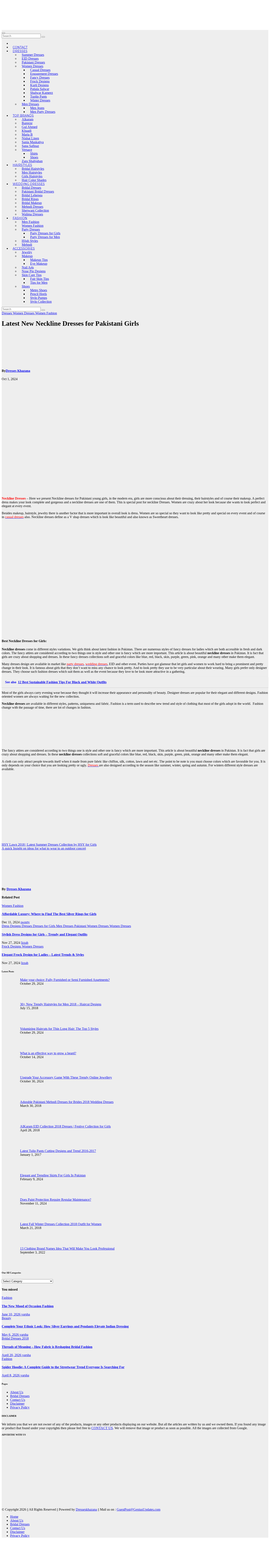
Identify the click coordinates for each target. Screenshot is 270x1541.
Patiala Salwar (39, 89)
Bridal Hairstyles (33, 168)
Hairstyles (22, 165)
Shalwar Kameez (41, 93)
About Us (16, 1392)
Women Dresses (32, 66)
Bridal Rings (30, 199)
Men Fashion (30, 222)
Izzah (24, 942)
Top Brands (23, 115)
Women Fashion (32, 225)
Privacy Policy (20, 1407)
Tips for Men (38, 282)
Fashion (20, 218)
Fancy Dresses (40, 77)
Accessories (24, 248)
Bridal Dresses (31, 187)
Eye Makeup (38, 263)
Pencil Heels (38, 294)
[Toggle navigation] (3, 33)
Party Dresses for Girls (45, 233)
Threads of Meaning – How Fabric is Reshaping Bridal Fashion (47, 1347)
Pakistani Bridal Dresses (38, 191)
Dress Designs (12, 926)
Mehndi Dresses (32, 206)
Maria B (27, 134)
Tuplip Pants (38, 96)
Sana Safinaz (30, 146)
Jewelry (27, 252)
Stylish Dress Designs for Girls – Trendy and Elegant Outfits (44, 934)
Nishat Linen (30, 138)
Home (14, 1516)
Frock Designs (40, 81)
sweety (25, 922)
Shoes (34, 157)
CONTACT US (102, 1428)
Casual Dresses (40, 70)
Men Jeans (37, 108)
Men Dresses (30, 104)
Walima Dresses (32, 214)
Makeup (27, 256)
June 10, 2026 (11, 1314)
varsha (25, 1314)
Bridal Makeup (32, 203)
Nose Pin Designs (34, 271)
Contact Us (17, 1400)
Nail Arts (28, 267)
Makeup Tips (39, 260)
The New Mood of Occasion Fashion (28, 1306)
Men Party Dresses (42, 111)
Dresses (20, 51)
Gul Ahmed (29, 127)
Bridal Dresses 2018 (15, 1338)
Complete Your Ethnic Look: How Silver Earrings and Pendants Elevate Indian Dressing (65, 1326)
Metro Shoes (38, 290)
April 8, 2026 (11, 1375)
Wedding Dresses (29, 184)
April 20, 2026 (12, 1355)
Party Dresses (31, 229)
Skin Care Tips (32, 275)
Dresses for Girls (44, 926)
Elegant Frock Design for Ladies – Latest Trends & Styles (43, 954)
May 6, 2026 (11, 1334)
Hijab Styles (30, 241)
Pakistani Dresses (33, 62)
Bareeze (27, 123)
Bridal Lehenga (32, 195)
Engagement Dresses (44, 74)
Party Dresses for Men (45, 237)
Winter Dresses (40, 100)
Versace (27, 149)
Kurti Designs (39, 85)
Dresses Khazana (18, 371)
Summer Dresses (33, 55)
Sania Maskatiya (33, 142)
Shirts (34, 153)
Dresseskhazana (86, 1509)
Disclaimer (17, 1403)
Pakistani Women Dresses (91, 926)
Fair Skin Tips (39, 279)
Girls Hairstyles (32, 176)
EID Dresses (30, 58)
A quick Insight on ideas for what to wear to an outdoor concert (44, 848)
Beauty (6, 1318)
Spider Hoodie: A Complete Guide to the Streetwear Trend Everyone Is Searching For (63, 1367)
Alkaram (27, 119)
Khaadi (26, 130)
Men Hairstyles (32, 172)
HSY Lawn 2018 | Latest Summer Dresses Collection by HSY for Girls (49, 844)
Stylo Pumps (38, 298)
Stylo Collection (41, 301)
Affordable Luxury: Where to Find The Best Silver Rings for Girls (49, 914)
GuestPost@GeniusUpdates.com (138, 1509)
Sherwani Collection (35, 210)
